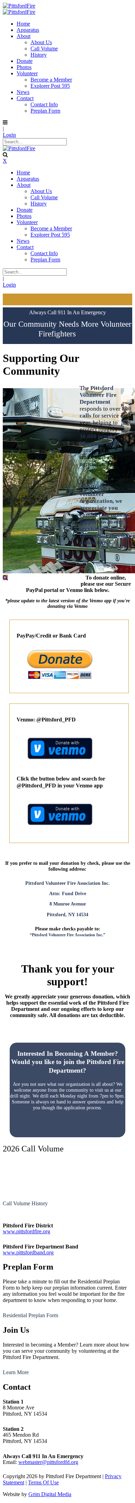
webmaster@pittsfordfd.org (48, 1462)
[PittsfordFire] (19, 6)
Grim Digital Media (49, 1494)
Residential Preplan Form (30, 1315)
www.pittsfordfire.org (26, 1231)
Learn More (16, 1372)
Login (9, 135)
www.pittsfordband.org (28, 1252)
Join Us (88, 335)
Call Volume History (25, 1203)
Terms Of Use (43, 1482)
